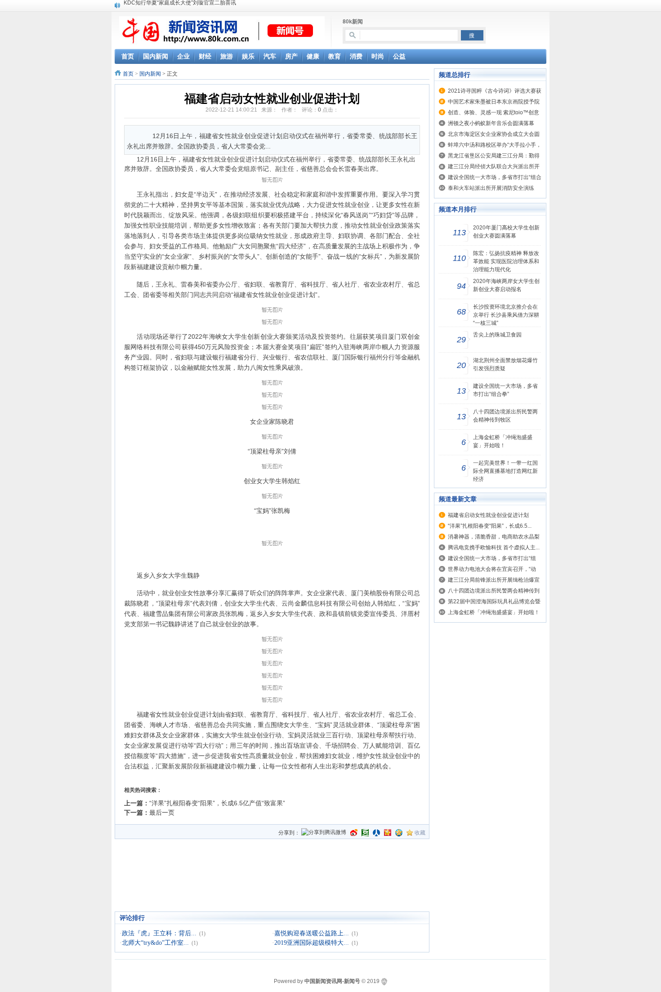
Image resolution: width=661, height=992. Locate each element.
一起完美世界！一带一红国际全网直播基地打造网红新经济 (505, 471)
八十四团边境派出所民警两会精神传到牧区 (505, 415)
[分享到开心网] (387, 832)
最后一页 (161, 812)
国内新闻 (150, 74)
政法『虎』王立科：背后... (159, 933)
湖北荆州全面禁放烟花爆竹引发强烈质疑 (505, 364)
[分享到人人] (376, 832)
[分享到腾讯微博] (323, 833)
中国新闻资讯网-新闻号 (332, 981)
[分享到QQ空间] (398, 832)
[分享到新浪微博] (353, 832)
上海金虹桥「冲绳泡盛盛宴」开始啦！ (502, 441)
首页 (128, 74)
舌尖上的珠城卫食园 (497, 335)
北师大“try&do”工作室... (155, 942)
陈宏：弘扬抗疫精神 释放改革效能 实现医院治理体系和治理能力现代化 (506, 261)
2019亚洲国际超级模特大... (311, 942)
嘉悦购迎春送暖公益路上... (311, 933)
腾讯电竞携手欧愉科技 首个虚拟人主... (494, 547)
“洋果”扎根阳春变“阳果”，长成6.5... (489, 526)
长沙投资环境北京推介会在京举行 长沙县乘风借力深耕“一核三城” (506, 315)
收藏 (420, 833)
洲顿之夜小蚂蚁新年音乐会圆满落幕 (491, 123)
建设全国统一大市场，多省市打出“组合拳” (505, 390)
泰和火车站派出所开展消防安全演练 (491, 188)
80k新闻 (353, 21)
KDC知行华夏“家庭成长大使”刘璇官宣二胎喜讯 (180, 5)
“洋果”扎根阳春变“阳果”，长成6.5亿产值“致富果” (217, 803)
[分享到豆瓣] (365, 832)
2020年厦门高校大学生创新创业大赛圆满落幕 (506, 231)
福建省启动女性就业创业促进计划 (488, 515)
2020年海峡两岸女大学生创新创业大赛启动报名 (506, 285)
